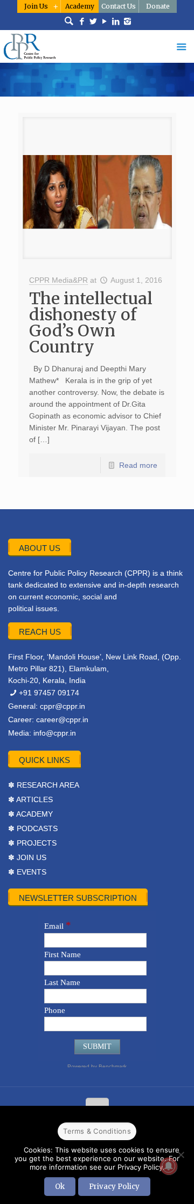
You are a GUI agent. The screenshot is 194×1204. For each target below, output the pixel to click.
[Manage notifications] (168, 1165)
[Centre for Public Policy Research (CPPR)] (97, 46)
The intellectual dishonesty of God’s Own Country (91, 322)
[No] (180, 1154)
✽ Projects (32, 843)
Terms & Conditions (97, 1131)
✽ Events (27, 872)
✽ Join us (27, 857)
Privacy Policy (114, 1186)
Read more (138, 465)
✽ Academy (30, 814)
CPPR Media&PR (58, 280)
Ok (60, 1186)
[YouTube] (104, 21)
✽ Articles (30, 799)
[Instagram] (127, 21)
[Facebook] (82, 21)
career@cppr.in (62, 719)
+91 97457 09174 (49, 692)
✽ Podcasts (33, 828)
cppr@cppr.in (62, 706)
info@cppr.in (54, 733)
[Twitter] (93, 21)
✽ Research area (43, 785)
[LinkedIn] (116, 21)
